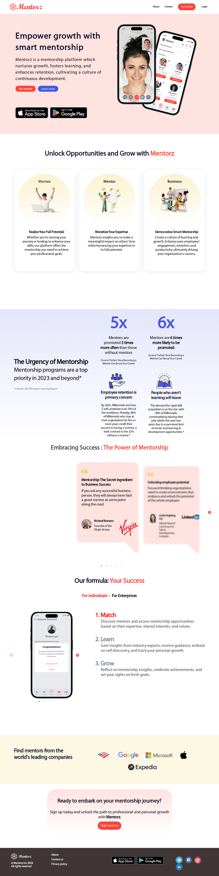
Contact (169, 7)
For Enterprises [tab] (124, 596)
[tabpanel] (109, 655)
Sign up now (109, 825)
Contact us (57, 859)
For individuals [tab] (95, 596)
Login (204, 7)
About (156, 7)
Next (209, 512)
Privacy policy (59, 864)
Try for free (187, 6)
